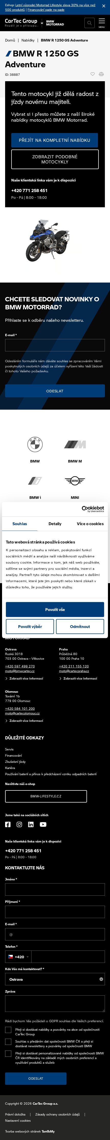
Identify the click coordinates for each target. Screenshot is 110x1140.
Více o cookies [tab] (90, 523)
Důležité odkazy (24, 738)
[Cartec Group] (21, 23)
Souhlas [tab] (20, 523)
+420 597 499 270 (20, 666)
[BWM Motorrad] (55, 23)
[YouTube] (43, 824)
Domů (10, 40)
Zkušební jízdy (15, 761)
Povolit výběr (30, 626)
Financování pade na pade (46, 9)
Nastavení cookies (18, 1120)
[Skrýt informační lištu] (103, 6)
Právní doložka (15, 1114)
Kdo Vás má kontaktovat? (24, 969)
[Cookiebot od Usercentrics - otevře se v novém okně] (81, 509)
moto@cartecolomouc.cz (22, 713)
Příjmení (12, 901)
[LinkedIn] (31, 824)
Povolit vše (55, 609)
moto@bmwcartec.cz (20, 671)
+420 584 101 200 (20, 708)
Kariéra (10, 768)
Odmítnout (80, 626)
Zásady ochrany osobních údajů (57, 1114)
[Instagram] (19, 824)
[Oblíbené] (93, 74)
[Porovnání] (101, 74)
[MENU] (102, 22)
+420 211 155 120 (74, 666)
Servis (9, 749)
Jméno (11, 879)
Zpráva (10, 991)
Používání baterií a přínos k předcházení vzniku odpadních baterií (50, 774)
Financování (13, 755)
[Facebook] (7, 824)
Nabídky (28, 40)
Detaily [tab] (55, 523)
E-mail (11, 335)
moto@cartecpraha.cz (74, 671)
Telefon (11, 946)
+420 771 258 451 (29, 190)
